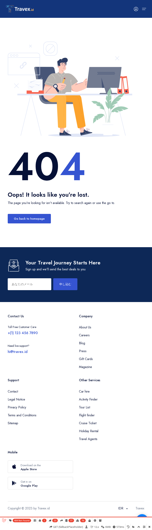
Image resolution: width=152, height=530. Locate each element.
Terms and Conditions (22, 415)
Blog (82, 343)
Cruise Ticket (87, 423)
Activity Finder (88, 399)
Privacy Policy (17, 407)
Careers (84, 335)
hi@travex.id (18, 351)
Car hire (84, 391)
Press (82, 351)
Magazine (85, 367)
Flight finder (87, 415)
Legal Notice (16, 399)
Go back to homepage (29, 218)
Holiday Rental (88, 431)
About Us (85, 327)
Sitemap (13, 423)
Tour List (84, 407)
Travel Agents (88, 439)
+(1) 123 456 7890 (23, 333)
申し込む (65, 284)
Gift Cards (86, 359)
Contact (13, 391)
